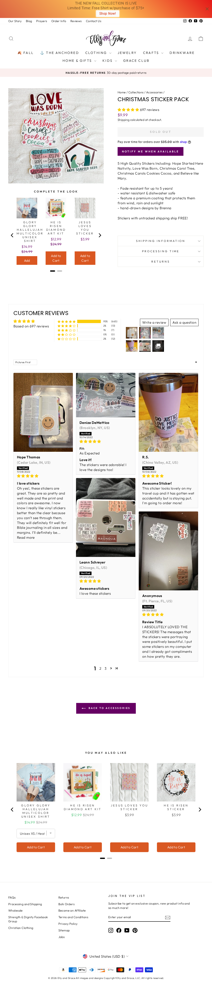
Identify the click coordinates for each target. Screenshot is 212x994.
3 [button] (105, 668)
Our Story (15, 21)
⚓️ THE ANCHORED (59, 53)
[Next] (99, 235)
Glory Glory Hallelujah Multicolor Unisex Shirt (30, 231)
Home (122, 92)
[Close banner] (207, 9)
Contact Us (93, 21)
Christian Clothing (20, 928)
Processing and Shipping (25, 904)
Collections (136, 92)
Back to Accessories (108, 708)
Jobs (61, 937)
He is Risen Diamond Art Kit (56, 227)
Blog (29, 21)
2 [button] (100, 668)
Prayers (41, 21)
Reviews (76, 21)
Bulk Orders (66, 904)
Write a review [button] (154, 322)
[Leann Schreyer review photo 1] (105, 517)
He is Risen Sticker (176, 807)
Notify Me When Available (150, 151)
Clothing (96, 53)
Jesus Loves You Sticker (85, 227)
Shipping (123, 120)
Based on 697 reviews (31, 326)
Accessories (154, 92)
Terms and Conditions (73, 917)
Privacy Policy (68, 924)
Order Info (58, 21)
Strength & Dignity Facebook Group (28, 919)
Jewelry (127, 53)
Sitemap (64, 930)
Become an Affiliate (72, 910)
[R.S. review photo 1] (168, 412)
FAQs (12, 897)
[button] (129, 109)
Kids (108, 60)
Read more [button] (26, 537)
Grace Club (136, 60)
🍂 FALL (25, 53)
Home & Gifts (78, 60)
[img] (43, 475)
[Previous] (12, 235)
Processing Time (160, 251)
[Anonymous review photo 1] (168, 550)
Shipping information (161, 241)
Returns (160, 261)
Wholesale (15, 910)
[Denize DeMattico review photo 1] (105, 395)
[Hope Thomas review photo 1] (43, 412)
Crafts (151, 53)
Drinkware (182, 53)
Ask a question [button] (184, 322)
